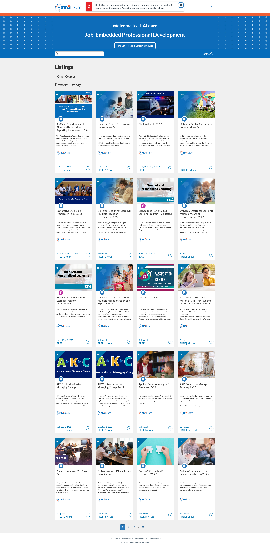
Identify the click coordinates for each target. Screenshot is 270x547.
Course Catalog (112, 538)
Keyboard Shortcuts (155, 538)
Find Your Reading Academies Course (135, 45)
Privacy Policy (140, 538)
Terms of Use (126, 538)
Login (212, 6)
